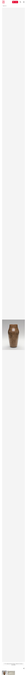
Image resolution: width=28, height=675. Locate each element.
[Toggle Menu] (24, 2)
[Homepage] (3, 2)
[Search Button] (20, 2)
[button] (24, 668)
